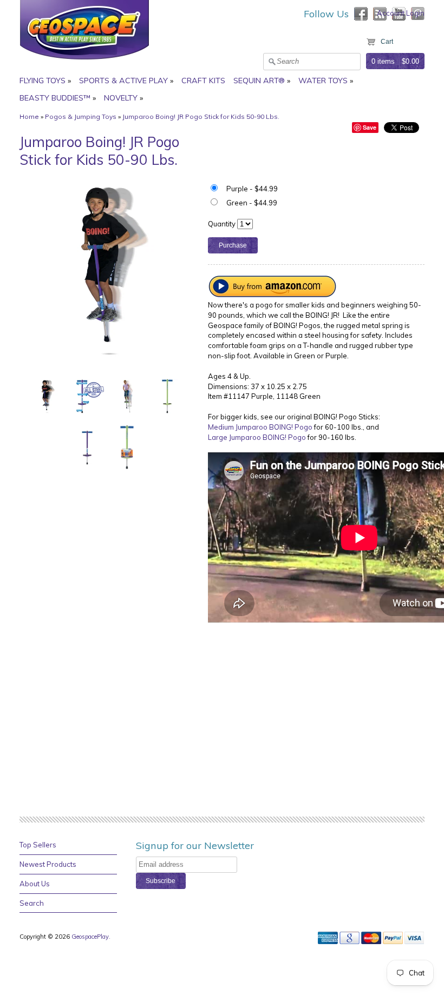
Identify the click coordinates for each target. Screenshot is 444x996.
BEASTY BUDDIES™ (54, 98)
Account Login (401, 13)
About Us (34, 883)
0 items (383, 61)
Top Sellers (37, 844)
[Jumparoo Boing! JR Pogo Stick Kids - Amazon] (273, 294)
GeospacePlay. (91, 936)
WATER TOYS (323, 80)
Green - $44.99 (251, 202)
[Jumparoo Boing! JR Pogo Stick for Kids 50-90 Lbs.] (47, 395)
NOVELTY (121, 98)
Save (369, 127)
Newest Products (47, 864)
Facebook (361, 14)
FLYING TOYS (42, 80)
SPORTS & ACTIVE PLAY (123, 80)
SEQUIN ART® (259, 80)
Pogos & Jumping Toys (80, 116)
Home (29, 116)
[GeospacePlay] (84, 61)
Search (31, 903)
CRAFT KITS (203, 80)
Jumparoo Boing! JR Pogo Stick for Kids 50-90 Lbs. (200, 116)
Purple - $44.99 (252, 188)
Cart (387, 41)
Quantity (222, 223)
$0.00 (410, 61)
